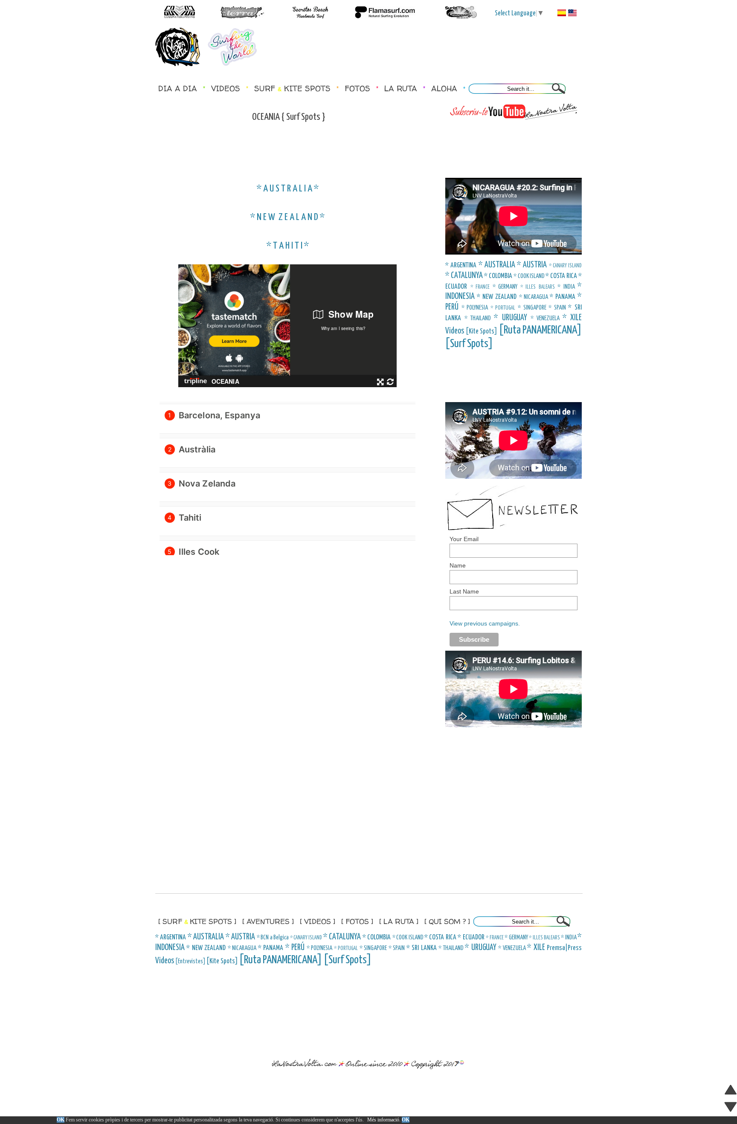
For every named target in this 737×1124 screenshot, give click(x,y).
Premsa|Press (564, 948)
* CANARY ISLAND (565, 266)
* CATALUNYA (464, 276)
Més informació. (384, 1120)
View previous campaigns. (485, 623)
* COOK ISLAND (529, 276)
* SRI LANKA (421, 948)
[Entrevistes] (190, 962)
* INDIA (566, 287)
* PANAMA (562, 297)
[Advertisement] (425, 47)
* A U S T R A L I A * (288, 189)
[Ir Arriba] (730, 1091)
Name (458, 565)
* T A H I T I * (288, 246)
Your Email (464, 539)
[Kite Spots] (482, 331)
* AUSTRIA (532, 265)
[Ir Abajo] (730, 1108)
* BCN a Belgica (273, 938)
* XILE (572, 318)
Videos (454, 331)
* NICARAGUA (533, 297)
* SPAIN (557, 308)
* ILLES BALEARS (537, 287)
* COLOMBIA (498, 276)
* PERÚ (295, 948)
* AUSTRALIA (497, 265)
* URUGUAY (510, 318)
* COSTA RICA (561, 276)
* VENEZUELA (545, 319)
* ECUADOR (471, 937)
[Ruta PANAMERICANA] (540, 330)
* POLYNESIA (474, 308)
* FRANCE (480, 287)
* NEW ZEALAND (496, 297)
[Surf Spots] (469, 344)
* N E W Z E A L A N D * (287, 217)
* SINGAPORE (532, 308)
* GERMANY (505, 287)
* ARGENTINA (460, 265)
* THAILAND (477, 319)
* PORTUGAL (503, 308)
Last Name (464, 591)
